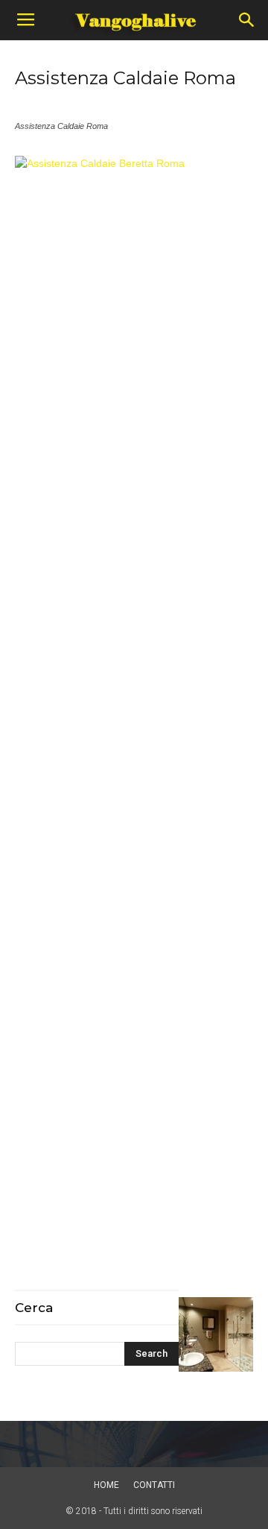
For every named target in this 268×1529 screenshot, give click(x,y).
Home (106, 1485)
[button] (247, 20)
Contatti (154, 1485)
